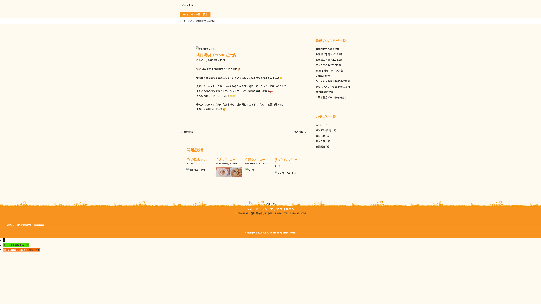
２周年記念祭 (323, 76)
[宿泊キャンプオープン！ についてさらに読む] (285, 172)
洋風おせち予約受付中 (328, 49)
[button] (195, 14)
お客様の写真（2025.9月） (330, 54)
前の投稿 (187, 132)
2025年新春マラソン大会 (329, 70)
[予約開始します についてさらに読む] (195, 170)
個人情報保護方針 (24, 224)
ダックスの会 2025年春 (328, 65)
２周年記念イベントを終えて (331, 97)
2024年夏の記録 (324, 92)
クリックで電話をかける (16, 245)
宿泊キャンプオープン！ (287, 160)
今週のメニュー (226, 159)
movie (319, 125)
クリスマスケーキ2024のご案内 (333, 86)
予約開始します (196, 159)
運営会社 (10, 224)
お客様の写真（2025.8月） (330, 59)
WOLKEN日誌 (222, 163)
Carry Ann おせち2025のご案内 (333, 81)
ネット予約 (34, 250)
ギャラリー (322, 141)
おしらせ (201, 60)
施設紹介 (320, 146)
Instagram (39, 224)
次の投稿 (300, 132)
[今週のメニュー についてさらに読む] (229, 172)
